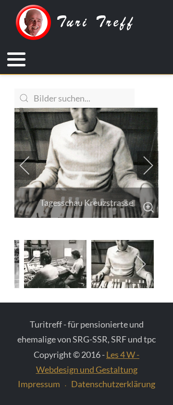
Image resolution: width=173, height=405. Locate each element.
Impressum (39, 384)
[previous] (31, 165)
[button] (16, 59)
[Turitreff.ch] (81, 22)
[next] (142, 165)
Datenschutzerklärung (113, 384)
